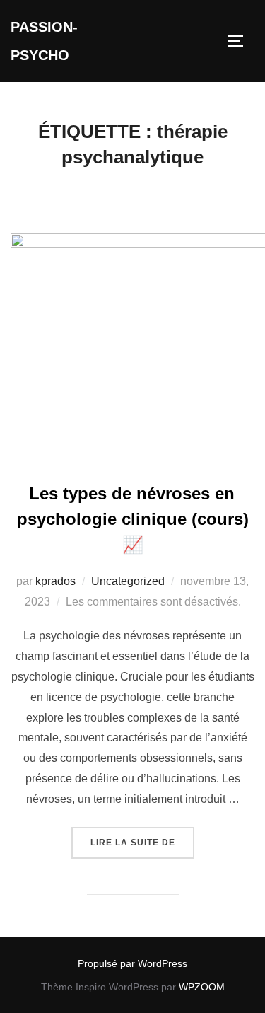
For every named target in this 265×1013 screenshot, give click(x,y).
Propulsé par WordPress (132, 963)
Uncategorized (128, 581)
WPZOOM (202, 986)
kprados (55, 581)
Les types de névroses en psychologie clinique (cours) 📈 (133, 519)
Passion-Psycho (44, 41)
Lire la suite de (142, 842)
